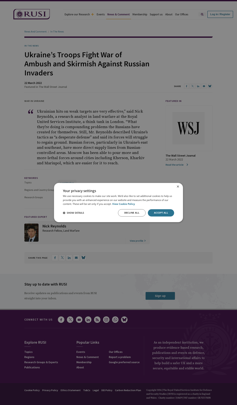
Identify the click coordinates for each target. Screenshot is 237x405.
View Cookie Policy (123, 204)
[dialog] (118, 202)
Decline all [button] (131, 212)
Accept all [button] (161, 212)
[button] (73, 213)
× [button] (178, 186)
